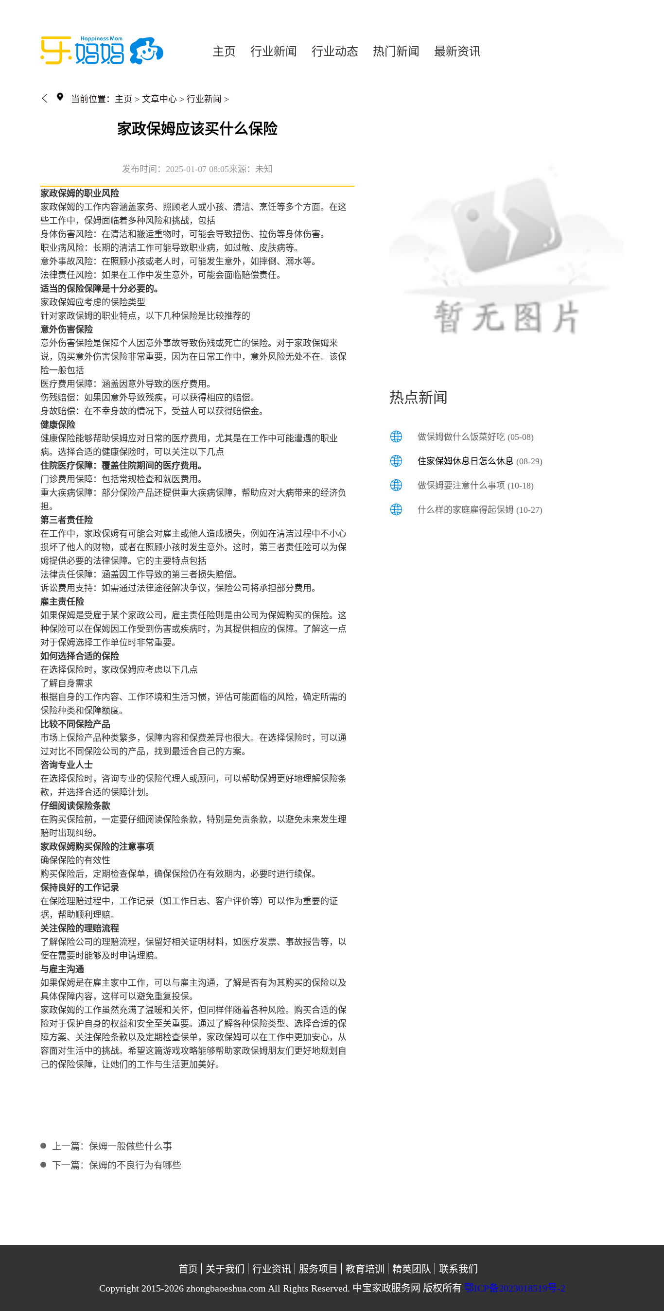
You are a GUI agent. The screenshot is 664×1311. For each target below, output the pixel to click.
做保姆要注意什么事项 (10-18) (476, 485)
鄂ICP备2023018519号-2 (514, 1288)
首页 (188, 1269)
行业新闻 (273, 51)
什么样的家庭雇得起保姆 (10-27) (480, 510)
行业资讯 (271, 1269)
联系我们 (458, 1269)
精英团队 (411, 1269)
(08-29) (480, 461)
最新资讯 (457, 51)
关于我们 (225, 1269)
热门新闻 (396, 51)
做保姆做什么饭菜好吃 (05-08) (476, 437)
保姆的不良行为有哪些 (135, 1165)
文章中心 (159, 99)
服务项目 (318, 1269)
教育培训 (365, 1269)
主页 (224, 51)
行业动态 (335, 51)
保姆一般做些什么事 (130, 1146)
